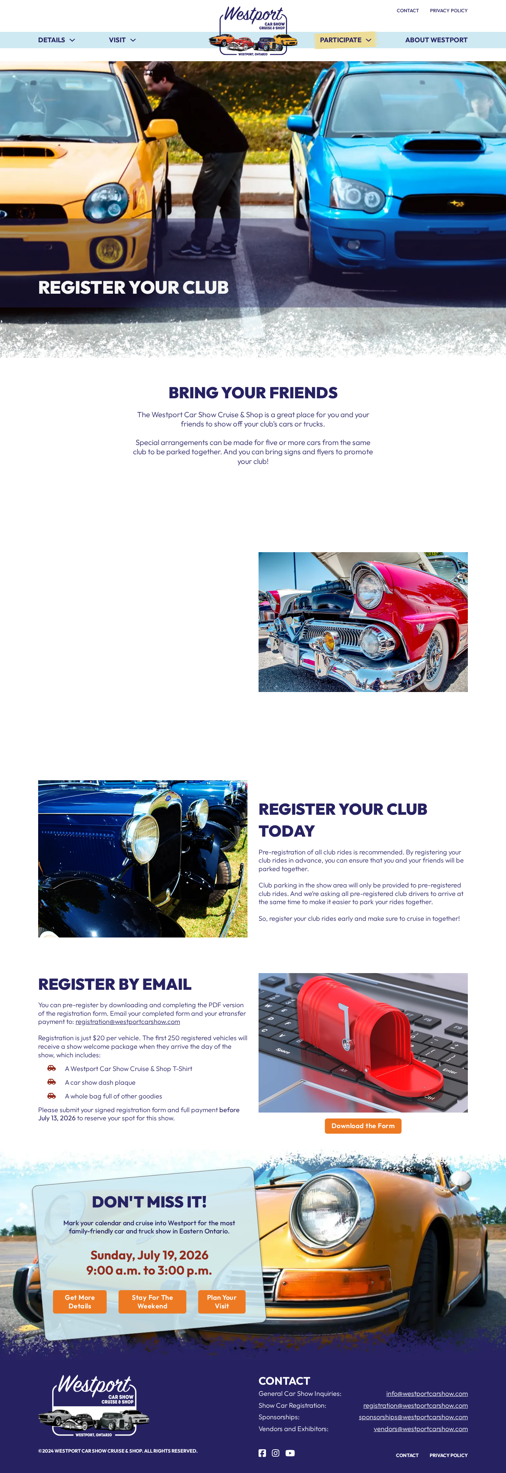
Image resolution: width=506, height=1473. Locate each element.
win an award (180, 641)
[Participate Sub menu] (368, 40)
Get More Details (80, 1301)
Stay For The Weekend (152, 1301)
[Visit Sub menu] (133, 40)
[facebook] (262, 1453)
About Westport (436, 40)
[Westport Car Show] (253, 31)
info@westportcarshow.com (427, 1393)
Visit (117, 40)
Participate (341, 40)
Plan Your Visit (222, 1301)
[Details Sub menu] (72, 40)
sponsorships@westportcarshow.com (413, 1417)
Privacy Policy (449, 10)
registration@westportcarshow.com (128, 1021)
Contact (408, 10)
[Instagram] (275, 1453)
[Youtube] (290, 1453)
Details (51, 40)
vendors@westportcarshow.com (421, 1428)
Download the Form (363, 1125)
